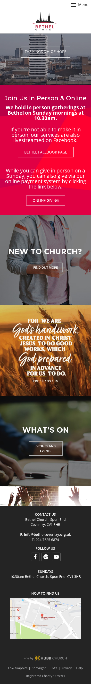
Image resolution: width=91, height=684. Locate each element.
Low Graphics (17, 668)
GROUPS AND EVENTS (45, 448)
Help (79, 668)
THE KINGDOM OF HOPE (45, 51)
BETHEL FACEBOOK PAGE (45, 152)
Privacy (66, 668)
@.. (47, 534)
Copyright (39, 668)
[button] (45, 5)
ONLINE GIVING (46, 200)
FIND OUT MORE (45, 267)
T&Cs (53, 668)
